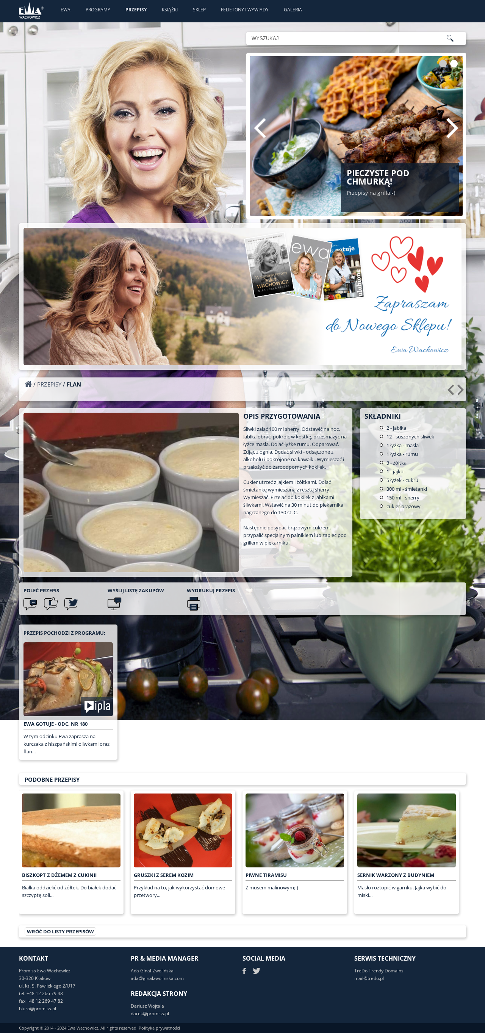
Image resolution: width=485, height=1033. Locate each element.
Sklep (199, 9)
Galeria (293, 9)
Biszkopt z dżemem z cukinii (59, 875)
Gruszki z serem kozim (164, 875)
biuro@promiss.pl (37, 1008)
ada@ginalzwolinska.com (157, 978)
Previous (259, 128)
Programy (98, 9)
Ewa (65, 9)
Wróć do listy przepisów (60, 931)
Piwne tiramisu (266, 875)
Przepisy (136, 9)
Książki (170, 9)
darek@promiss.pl (150, 1013)
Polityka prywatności (159, 1028)
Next (452, 128)
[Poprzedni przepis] (451, 392)
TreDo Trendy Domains (379, 970)
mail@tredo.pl (369, 978)
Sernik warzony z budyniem (395, 875)
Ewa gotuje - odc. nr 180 (55, 723)
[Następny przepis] (461, 392)
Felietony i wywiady (245, 9)
